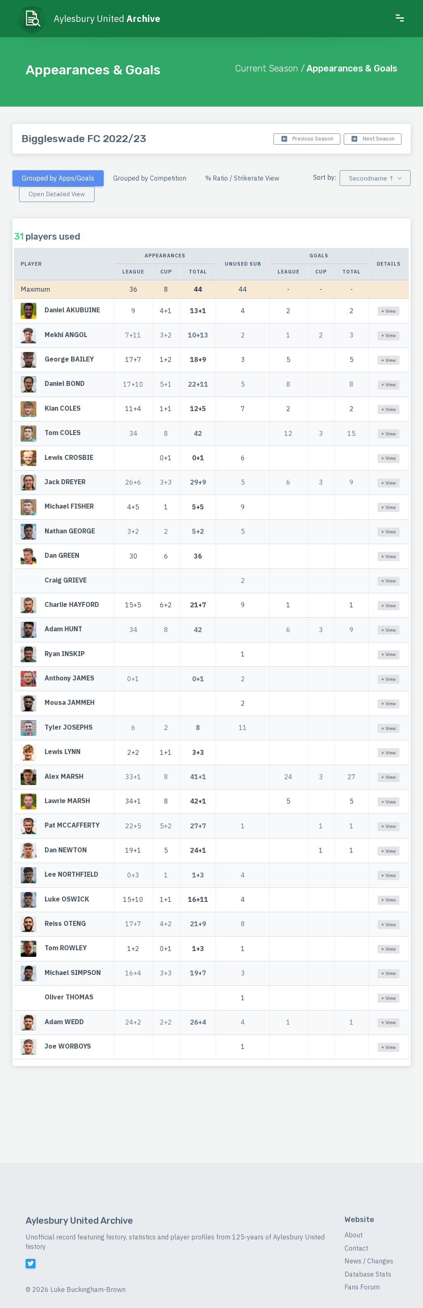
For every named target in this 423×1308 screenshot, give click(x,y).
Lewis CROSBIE (69, 457)
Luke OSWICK (67, 899)
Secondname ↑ (371, 178)
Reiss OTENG (65, 923)
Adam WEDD (64, 1022)
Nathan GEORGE (70, 531)
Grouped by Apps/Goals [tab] (58, 178)
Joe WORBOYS (68, 1046)
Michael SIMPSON (73, 972)
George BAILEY (69, 359)
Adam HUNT (63, 629)
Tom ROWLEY (66, 948)
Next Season (377, 138)
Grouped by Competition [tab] (149, 178)
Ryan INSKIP (65, 653)
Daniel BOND (65, 384)
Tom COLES (63, 432)
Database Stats (368, 1274)
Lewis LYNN (63, 752)
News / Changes (369, 1261)
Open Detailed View (57, 194)
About (354, 1235)
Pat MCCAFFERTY (72, 825)
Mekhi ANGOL (66, 335)
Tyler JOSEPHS (69, 727)
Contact (356, 1248)
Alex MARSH (64, 776)
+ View (388, 311)
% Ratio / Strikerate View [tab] (242, 178)
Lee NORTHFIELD (71, 874)
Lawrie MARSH (67, 801)
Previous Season (312, 138)
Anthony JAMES (69, 678)
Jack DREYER (65, 482)
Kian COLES (63, 408)
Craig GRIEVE (66, 580)
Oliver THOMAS (69, 997)
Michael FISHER (69, 506)
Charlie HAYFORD (72, 604)
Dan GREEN (62, 555)
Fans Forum (362, 1287)
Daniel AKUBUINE (72, 310)
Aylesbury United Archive (79, 1220)
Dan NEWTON (66, 850)
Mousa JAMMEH (70, 703)
